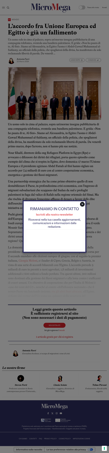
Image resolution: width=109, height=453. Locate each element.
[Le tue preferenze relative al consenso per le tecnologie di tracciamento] (104, 448)
